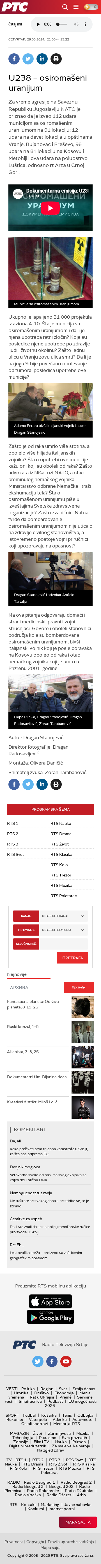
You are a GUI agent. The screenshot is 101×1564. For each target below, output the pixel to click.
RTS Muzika (61, 885)
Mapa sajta (78, 1522)
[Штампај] (56, 58)
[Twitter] (28, 58)
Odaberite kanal (55, 916)
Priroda (79, 1441)
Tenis (67, 1415)
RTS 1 (12, 823)
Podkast (55, 1401)
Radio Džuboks (79, 1490)
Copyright (35, 1541)
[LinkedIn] (42, 58)
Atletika (60, 1419)
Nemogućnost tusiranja (31, 1192)
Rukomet (14, 1419)
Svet (63, 1388)
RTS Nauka (60, 823)
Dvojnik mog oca (25, 1166)
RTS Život (59, 844)
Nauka (61, 1441)
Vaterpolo (38, 1419)
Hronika (21, 1392)
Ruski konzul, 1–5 (23, 1026)
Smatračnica (30, 1401)
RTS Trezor (60, 875)
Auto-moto (82, 1419)
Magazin (19, 1433)
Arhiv (81, 1494)
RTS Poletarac (63, 895)
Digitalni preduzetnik (27, 1445)
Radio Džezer (59, 1494)
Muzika (82, 1433)
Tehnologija (22, 1437)
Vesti (12, 1388)
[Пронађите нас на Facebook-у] (52, 1361)
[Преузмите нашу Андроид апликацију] (50, 1317)
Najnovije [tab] (17, 974)
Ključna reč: (26, 944)
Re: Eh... (17, 1244)
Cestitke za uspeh (26, 1218)
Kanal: (26, 916)
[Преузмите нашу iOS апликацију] (50, 1301)
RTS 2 (12, 833)
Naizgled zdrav (50, 1450)
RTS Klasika (61, 854)
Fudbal (29, 1415)
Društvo (41, 1392)
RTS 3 (12, 844)
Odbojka (85, 1415)
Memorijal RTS (66, 1423)
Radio (13, 1482)
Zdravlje (20, 1441)
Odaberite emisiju (56, 930)
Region (46, 1388)
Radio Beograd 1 (39, 1482)
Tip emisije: (26, 930)
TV (9, 1459)
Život (37, 1433)
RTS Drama (61, 833)
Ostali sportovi (34, 1423)
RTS (13, 1504)
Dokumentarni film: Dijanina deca (37, 1076)
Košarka (49, 1415)
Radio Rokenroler (43, 1490)
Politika (28, 1388)
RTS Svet (15, 854)
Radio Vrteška (28, 1494)
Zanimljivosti (59, 1433)
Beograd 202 (61, 1486)
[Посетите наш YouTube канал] (66, 1361)
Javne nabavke (77, 1504)
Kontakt (28, 1504)
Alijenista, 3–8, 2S (23, 1051)
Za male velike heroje (71, 1445)
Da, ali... (16, 1140)
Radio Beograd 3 (27, 1486)
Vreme (65, 1397)
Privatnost (13, 1541)
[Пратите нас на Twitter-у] (37, 1361)
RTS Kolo (59, 864)
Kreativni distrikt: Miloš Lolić (32, 1101)
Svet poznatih (74, 1437)
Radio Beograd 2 (76, 1482)
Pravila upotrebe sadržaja (71, 1541)
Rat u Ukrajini (42, 1397)
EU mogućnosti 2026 (71, 1403)
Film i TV (41, 1441)
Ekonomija (64, 1392)
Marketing (50, 1504)
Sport (12, 1415)
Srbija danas (84, 1388)
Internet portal (62, 1508)
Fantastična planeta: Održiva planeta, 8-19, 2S (33, 1004)
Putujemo (47, 1437)
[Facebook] (14, 58)
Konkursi (35, 1508)
